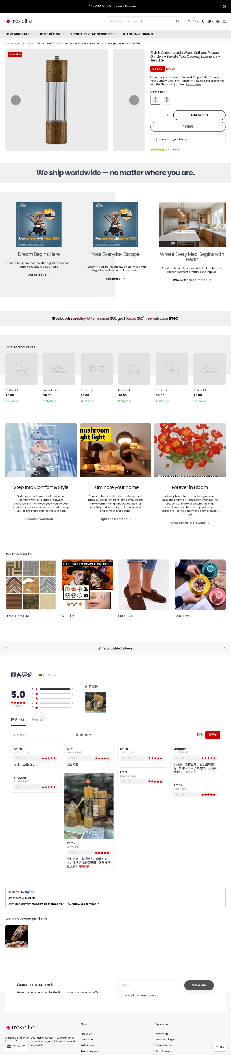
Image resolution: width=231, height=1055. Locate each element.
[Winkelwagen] (224, 21)
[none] (6, 648)
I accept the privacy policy (140, 995)
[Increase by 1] (167, 115)
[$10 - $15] (87, 585)
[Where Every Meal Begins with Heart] (192, 227)
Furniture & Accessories (91, 34)
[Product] (21, 369)
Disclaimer (87, 1039)
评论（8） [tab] (18, 720)
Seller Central (164, 1045)
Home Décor (49, 34)
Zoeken (178, 21)
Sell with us (87, 1045)
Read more (193, 84)
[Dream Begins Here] (39, 227)
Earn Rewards (164, 1051)
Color (157, 92)
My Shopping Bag (166, 1039)
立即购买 (188, 127)
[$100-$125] (200, 585)
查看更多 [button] (190, 772)
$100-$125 (182, 616)
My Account (163, 1024)
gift (122, 6)
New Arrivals (17, 34)
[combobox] (83, 734)
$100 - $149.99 (128, 616)
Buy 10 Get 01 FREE (18, 616)
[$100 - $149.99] (143, 585)
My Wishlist (162, 1034)
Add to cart (199, 115)
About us (86, 1034)
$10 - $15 (68, 616)
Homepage (12, 43)
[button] (16, 100)
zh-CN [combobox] (47, 675)
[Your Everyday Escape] (115, 227)
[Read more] (210, 21)
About (84, 1024)
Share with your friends (173, 139)
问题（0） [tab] (38, 720)
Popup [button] (17, 401)
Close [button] (224, 6)
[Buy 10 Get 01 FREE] (30, 585)
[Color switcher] (203, 21)
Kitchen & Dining (138, 34)
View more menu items (166, 34)
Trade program (90, 1051)
